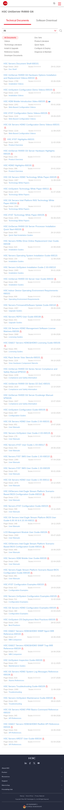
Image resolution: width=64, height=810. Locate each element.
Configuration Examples (18, 590)
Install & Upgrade (11, 48)
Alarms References (16, 680)
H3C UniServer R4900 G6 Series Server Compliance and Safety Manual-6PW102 (30, 370)
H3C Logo (5, 3)
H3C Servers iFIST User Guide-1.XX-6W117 (24, 445)
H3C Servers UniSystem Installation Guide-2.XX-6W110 (30, 267)
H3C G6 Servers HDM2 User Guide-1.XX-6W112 (26, 480)
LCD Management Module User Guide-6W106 (25, 532)
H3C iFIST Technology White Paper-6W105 (24, 215)
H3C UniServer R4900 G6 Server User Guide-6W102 (29, 279)
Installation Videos (16, 84)
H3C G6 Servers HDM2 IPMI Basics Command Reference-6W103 (31, 711)
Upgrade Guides (15, 311)
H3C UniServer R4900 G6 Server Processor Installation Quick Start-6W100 (30, 228)
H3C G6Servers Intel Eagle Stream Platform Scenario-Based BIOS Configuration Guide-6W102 (29, 492)
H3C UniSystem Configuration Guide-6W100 (24, 409)
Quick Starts (39, 45)
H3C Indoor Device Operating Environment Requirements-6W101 (31, 292)
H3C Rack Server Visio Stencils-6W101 (22, 357)
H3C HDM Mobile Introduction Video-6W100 (24, 101)
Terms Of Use (29, 796)
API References (15, 718)
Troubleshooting (15, 692)
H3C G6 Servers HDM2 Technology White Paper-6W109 (30, 177)
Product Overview (16, 145)
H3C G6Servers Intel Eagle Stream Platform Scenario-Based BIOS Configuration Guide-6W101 (29, 545)
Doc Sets (38, 38)
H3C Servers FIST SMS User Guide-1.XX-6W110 (27, 456)
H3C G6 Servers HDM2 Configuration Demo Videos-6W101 (32, 124)
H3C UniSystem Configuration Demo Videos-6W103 (28, 90)
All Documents (10, 38)
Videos (7, 41)
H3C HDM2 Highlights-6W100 (18, 165)
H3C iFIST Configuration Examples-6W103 (24, 584)
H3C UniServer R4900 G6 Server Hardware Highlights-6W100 (29, 152)
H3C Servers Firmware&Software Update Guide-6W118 (30, 305)
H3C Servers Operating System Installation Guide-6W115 (30, 255)
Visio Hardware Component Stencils (23, 363)
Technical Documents (17, 20)
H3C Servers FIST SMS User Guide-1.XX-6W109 (27, 468)
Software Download (46, 20)
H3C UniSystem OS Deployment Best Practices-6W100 (29, 619)
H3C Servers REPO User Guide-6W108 (22, 316)
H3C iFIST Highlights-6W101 (20, 139)
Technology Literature (13, 45)
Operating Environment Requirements (24, 299)
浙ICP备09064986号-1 (32, 804)
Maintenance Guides (17, 666)
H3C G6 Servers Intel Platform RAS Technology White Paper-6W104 (29, 201)
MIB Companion (15, 640)
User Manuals (14, 427)
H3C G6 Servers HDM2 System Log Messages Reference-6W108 (31, 673)
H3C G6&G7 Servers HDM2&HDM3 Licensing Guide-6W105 (32, 343)
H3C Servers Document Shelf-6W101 (21, 63)
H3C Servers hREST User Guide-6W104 (23, 738)
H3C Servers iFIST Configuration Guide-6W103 (26, 506)
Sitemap (22, 796)
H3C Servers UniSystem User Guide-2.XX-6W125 (27, 433)
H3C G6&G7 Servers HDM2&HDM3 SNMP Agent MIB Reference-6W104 (29, 632)
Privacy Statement (39, 796)
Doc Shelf (13, 69)
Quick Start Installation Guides (21, 235)
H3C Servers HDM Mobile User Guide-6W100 (25, 558)
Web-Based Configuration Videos (22, 107)
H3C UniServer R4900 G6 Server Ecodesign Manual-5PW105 (29, 396)
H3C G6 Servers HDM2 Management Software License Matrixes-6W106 (30, 329)
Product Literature (42, 41)
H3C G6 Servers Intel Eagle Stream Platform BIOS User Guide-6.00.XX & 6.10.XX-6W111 (30, 519)
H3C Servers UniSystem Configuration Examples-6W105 (30, 596)
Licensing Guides (16, 337)
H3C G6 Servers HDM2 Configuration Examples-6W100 (30, 608)
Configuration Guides (17, 416)
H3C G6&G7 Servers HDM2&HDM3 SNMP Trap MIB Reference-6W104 (28, 647)
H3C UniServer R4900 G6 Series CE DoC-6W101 (27, 383)
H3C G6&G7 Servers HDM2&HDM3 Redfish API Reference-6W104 (32, 725)
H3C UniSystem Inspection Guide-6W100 (23, 660)
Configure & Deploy (42, 48)
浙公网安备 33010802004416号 (34, 806)
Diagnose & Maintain (43, 52)
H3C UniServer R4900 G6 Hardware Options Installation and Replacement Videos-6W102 (30, 76)
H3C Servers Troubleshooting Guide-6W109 (24, 686)
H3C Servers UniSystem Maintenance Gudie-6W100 (28, 698)
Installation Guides (16, 250)
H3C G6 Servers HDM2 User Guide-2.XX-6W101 (27, 421)
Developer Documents (13, 55)
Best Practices (14, 625)
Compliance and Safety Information (23, 378)
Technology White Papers (19, 183)
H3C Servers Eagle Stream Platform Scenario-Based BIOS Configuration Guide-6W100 (31, 571)
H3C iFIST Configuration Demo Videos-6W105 (25, 113)
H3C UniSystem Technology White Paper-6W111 (26, 189)
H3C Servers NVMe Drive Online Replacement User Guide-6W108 (31, 242)
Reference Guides (11, 52)
